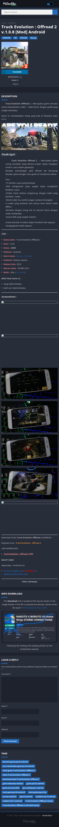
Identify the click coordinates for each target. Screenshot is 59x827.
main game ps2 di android (14, 792)
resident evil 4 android (45, 796)
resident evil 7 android (12, 801)
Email (4, 718)
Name (4, 706)
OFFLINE (23, 38)
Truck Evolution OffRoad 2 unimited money (21, 805)
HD (15, 38)
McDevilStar (47, 815)
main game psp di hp (37, 792)
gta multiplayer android (33, 788)
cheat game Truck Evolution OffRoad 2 (19, 770)
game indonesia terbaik (13, 783)
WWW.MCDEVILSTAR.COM (34, 607)
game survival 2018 (11, 788)
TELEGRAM (17, 72)
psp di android (26, 796)
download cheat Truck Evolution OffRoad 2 (21, 779)
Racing (33, 38)
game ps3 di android (35, 783)
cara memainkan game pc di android (18, 766)
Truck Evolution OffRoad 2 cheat (39, 801)
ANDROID (12, 23)
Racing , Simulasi (24, 256)
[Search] (55, 12)
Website (4, 729)
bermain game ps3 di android (15, 762)
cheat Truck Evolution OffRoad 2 (16, 775)
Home (3, 23)
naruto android (9, 796)
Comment (6, 674)
